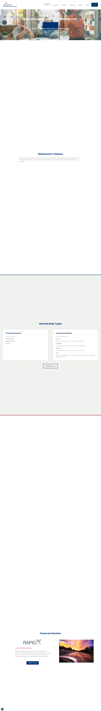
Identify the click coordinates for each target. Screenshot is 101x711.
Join (95, 4)
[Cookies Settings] (2, 709)
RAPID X (48, 5)
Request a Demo (32, 662)
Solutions (80, 5)
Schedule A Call (50, 366)
